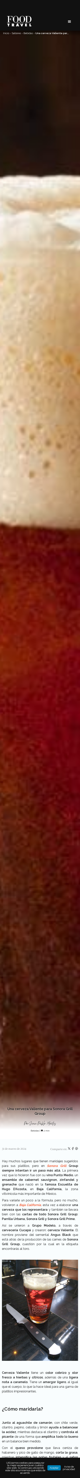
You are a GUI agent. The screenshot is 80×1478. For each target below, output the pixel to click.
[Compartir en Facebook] (73, 1149)
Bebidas (28, 33)
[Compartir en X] (69, 1149)
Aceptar (54, 1467)
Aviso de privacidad (69, 1468)
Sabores (16, 33)
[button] (69, 22)
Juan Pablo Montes (43, 1123)
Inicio (6, 33)
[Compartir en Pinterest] (76, 1149)
